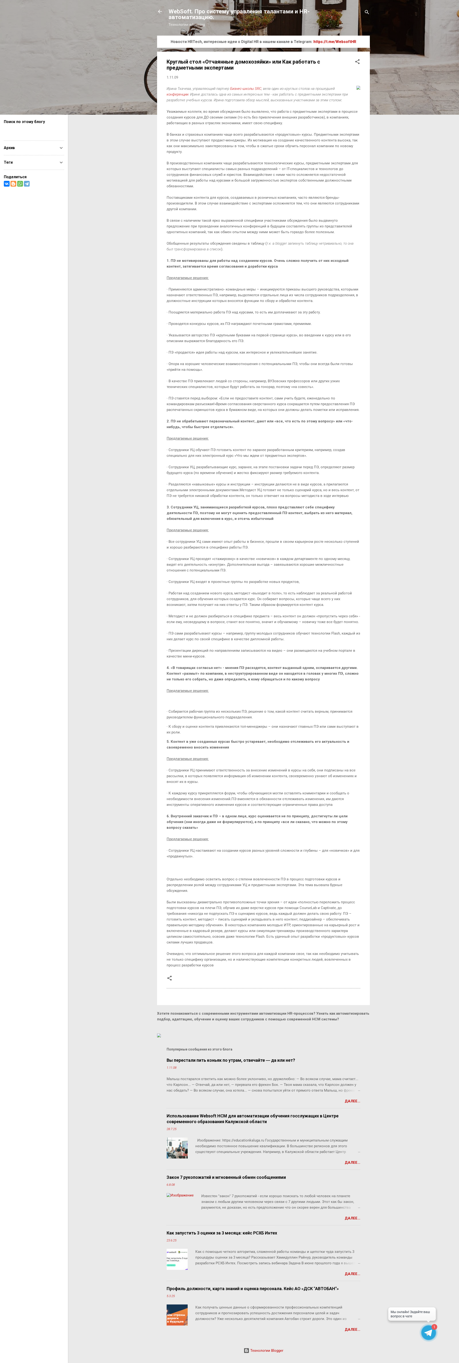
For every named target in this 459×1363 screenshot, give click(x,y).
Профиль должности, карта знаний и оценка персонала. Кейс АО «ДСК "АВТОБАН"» (253, 1288)
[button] (357, 62)
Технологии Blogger (266, 1350)
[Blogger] (13, 184)
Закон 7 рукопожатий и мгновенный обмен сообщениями (226, 1177)
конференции (177, 94)
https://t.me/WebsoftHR (334, 41)
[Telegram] (27, 184)
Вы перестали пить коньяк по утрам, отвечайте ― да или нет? (231, 1060)
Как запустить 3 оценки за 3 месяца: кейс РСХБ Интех (222, 1232)
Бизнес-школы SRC (245, 88)
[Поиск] (367, 13)
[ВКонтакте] (7, 184)
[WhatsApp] (20, 184)
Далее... (352, 1101)
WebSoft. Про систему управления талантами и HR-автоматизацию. (239, 14)
